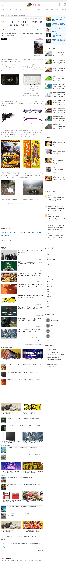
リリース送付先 (49, 362)
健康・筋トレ (49, 286)
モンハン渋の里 (37, 173)
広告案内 (12, 560)
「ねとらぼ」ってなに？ (51, 349)
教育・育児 (46, 9)
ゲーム (48, 266)
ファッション (49, 274)
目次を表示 (40, 38)
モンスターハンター (6, 232)
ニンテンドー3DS (19, 232)
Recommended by (35, 340)
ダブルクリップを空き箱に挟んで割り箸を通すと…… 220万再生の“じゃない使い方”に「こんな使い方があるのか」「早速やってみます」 (59, 72)
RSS (30, 560)
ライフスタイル (50, 279)
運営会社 (33, 560)
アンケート (48, 137)
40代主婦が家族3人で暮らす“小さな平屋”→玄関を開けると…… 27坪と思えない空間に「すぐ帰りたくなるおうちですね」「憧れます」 (59, 120)
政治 (48, 298)
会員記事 (64, 9)
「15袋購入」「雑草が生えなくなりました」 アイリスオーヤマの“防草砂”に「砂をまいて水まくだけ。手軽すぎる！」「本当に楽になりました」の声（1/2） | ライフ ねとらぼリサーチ (56, 239)
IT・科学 (48, 252)
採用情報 (37, 560)
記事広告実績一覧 (49, 366)
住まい (39, 9)
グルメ (27, 9)
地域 (33, 9)
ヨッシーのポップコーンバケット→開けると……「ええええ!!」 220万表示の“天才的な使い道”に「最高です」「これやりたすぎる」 (59, 80)
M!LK (52, 325)
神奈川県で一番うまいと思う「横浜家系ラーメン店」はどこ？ (59, 179)
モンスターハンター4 (31, 232)
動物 (52, 9)
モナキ (52, 336)
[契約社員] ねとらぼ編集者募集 (52, 357)
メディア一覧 (3, 560)
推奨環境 (40, 560)
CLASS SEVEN (54, 330)
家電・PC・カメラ (50, 294)
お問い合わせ (17, 560)
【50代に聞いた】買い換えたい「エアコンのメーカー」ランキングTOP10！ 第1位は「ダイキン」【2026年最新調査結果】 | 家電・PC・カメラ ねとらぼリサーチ (56, 220)
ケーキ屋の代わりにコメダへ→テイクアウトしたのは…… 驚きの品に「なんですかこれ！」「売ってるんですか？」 (59, 56)
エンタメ (15, 9)
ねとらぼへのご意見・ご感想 (51, 352)
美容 (48, 306)
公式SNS (8, 560)
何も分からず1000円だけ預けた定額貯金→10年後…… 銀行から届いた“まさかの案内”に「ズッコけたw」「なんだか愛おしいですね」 (59, 88)
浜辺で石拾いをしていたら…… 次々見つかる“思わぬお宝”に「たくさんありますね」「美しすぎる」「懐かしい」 (59, 128)
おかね (48, 257)
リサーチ (58, 9)
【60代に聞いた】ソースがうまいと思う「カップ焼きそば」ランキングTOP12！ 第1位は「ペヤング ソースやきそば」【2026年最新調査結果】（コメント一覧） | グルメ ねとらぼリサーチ (57, 229)
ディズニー (49, 269)
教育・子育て (49, 301)
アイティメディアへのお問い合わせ (53, 359)
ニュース (9, 9)
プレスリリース (5, 238)
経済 (48, 303)
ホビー (48, 276)
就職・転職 (49, 296)
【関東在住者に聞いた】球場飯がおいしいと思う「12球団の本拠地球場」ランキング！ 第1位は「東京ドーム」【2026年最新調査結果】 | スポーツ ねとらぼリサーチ (56, 201)
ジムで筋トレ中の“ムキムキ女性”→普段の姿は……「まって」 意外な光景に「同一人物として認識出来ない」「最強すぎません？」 (59, 104)
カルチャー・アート (51, 259)
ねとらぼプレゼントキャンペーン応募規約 (54, 354)
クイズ (21, 9)
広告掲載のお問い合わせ (51, 364)
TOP (3, 9)
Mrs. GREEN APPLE (55, 320)
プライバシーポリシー (24, 560)
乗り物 (48, 281)
